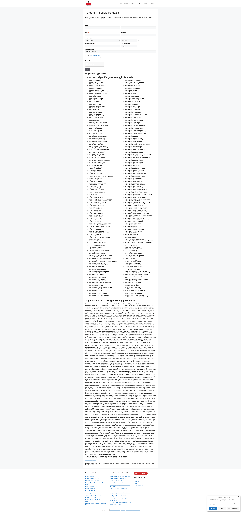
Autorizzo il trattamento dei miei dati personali (96, 57)
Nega (222, 508)
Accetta (213, 508)
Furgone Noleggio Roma (91, 486)
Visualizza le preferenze (232, 508)
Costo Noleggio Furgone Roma (93, 495)
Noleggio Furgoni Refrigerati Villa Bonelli (120, 493)
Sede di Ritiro (89, 38)
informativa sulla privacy (95, 55)
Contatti (152, 3)
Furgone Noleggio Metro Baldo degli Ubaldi (120, 502)
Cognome (123, 30)
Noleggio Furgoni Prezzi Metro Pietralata (120, 476)
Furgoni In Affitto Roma (91, 490)
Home (120, 3)
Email (87, 32)
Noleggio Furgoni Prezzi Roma (92, 478)
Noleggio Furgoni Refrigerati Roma (94, 480)
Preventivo (146, 3)
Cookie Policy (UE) (138, 485)
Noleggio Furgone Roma (129, 3)
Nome (86, 30)
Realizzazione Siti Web (115, 510)
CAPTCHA (87, 60)
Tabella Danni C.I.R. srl (140, 473)
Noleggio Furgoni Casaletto (116, 482)
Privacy (136, 483)
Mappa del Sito (137, 481)
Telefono (123, 32)
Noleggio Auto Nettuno (115, 490)
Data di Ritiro (124, 38)
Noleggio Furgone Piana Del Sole (118, 478)
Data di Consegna (125, 43)
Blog (140, 3)
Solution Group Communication (133, 510)
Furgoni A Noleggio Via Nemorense (118, 488)
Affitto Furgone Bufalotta (116, 504)
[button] (238, 497)
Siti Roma (123, 510)
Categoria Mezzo (89, 49)
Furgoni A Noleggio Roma (91, 488)
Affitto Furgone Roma (90, 493)
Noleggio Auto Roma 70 (116, 480)
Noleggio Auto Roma (90, 497)
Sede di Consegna (90, 43)
